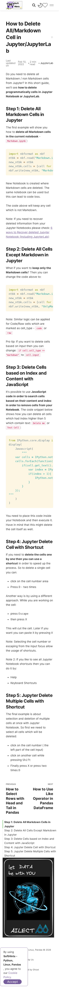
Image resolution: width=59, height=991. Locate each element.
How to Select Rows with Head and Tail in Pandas (15, 799)
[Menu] (51, 5)
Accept (12, 982)
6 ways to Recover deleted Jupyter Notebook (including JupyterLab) (29, 232)
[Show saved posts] (45, 5)
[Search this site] (34, 5)
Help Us (29, 959)
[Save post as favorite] (52, 37)
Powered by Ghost (29, 969)
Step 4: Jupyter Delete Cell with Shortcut (30, 847)
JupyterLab (46, 63)
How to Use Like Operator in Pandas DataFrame (43, 796)
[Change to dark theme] (40, 5)
